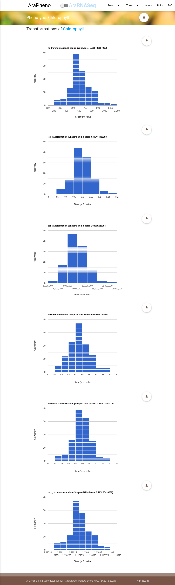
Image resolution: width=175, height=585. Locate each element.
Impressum (143, 580)
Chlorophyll (73, 28)
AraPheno (39, 5)
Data (114, 5)
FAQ (170, 5)
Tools (133, 5)
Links (160, 5)
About (148, 5)
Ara (82, 5)
